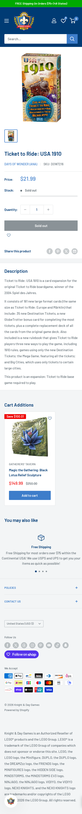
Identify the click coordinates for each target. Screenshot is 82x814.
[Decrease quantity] (25, 209)
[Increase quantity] (48, 209)
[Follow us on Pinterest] (41, 645)
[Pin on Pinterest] (58, 251)
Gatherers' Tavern (22, 464)
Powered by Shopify (16, 710)
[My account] (54, 20)
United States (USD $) (20, 623)
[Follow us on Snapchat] (66, 645)
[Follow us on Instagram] (32, 645)
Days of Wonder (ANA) (20, 164)
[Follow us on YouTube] (49, 645)
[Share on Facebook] (50, 251)
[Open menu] (6, 21)
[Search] (72, 39)
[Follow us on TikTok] (57, 645)
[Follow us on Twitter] (16, 645)
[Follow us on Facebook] (7, 645)
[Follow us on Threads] (24, 645)
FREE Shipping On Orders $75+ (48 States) (41, 3)
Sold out (41, 225)
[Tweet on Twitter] (66, 251)
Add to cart (30, 495)
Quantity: (11, 210)
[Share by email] (75, 251)
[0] (72, 20)
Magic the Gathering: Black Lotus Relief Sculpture (28, 472)
